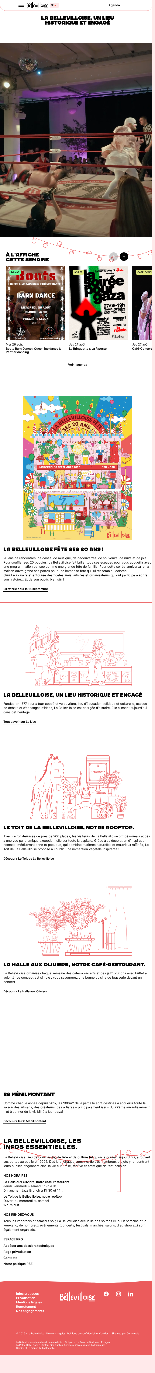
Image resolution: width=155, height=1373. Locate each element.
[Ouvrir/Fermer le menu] (21, 5)
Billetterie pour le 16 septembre (25, 589)
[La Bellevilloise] (37, 5)
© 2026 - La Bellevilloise (30, 1333)
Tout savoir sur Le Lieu (19, 721)
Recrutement (26, 1306)
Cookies (103, 1333)
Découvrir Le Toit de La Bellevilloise (28, 858)
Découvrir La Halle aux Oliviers (25, 991)
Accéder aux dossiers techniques (28, 1246)
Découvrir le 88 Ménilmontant (24, 1121)
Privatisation (25, 1298)
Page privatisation (17, 1252)
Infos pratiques (27, 1293)
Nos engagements (30, 1311)
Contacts (10, 1258)
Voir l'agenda (77, 364)
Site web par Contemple (125, 1333)
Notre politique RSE (18, 1264)
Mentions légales (29, 1302)
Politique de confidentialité (82, 1333)
